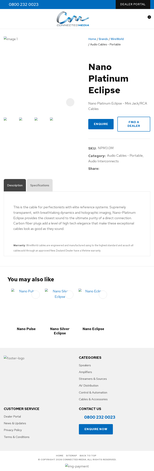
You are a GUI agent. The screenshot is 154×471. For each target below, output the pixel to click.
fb (47, 4)
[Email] (112, 169)
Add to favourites (36, 294)
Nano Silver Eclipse (59, 331)
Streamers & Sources (93, 379)
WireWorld (117, 39)
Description (15, 185)
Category (96, 156)
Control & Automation (93, 392)
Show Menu (6, 19)
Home (92, 39)
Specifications (39, 185)
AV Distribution (88, 385)
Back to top (88, 455)
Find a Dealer (134, 124)
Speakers (85, 365)
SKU (91, 148)
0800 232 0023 (23, 4)
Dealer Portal (133, 4)
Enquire (101, 124)
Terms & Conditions (16, 437)
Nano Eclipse (93, 329)
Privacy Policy (13, 430)
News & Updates (15, 423)
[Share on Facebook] (101, 169)
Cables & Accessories (93, 399)
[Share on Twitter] (106, 169)
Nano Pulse (26, 329)
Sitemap (71, 455)
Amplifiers (85, 372)
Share (93, 168)
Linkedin (63, 4)
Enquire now (96, 429)
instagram (55, 4)
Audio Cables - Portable (105, 44)
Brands (103, 39)
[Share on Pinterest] (118, 169)
